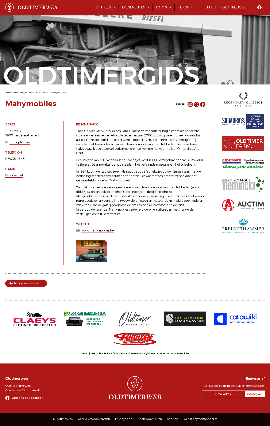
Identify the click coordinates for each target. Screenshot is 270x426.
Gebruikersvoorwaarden (94, 419)
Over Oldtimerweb (18, 385)
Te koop (185, 7)
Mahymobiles (58, 92)
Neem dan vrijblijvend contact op (150, 353)
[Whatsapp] (196, 104)
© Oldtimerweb (63, 419)
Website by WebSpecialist (200, 419)
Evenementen (133, 7)
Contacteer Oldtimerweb (22, 390)
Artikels (103, 7)
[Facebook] (202, 104)
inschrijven (255, 394)
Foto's (161, 7)
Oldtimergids (234, 7)
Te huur (209, 7)
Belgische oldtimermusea (34, 92)
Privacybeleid (123, 419)
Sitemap (172, 419)
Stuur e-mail (14, 175)
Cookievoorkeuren (150, 419)
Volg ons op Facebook (27, 397)
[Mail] (190, 104)
